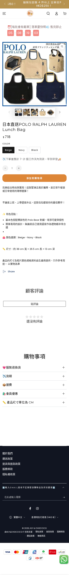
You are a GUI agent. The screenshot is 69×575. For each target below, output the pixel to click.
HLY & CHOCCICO (38, 528)
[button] (48, 13)
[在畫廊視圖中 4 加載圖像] (34, 112)
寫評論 (34, 304)
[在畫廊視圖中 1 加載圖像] (18, 112)
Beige (8, 150)
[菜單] (4, 13)
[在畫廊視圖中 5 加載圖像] (42, 112)
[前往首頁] (30, 13)
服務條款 (7, 469)
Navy (21, 150)
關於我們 (7, 453)
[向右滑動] (64, 4)
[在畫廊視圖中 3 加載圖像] (26, 112)
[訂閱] (65, 497)
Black (34, 150)
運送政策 (7, 459)
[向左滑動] (5, 4)
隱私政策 (39, 531)
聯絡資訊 (41, 536)
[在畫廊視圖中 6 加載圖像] (50, 112)
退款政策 (50, 531)
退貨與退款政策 (11, 464)
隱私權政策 (8, 474)
